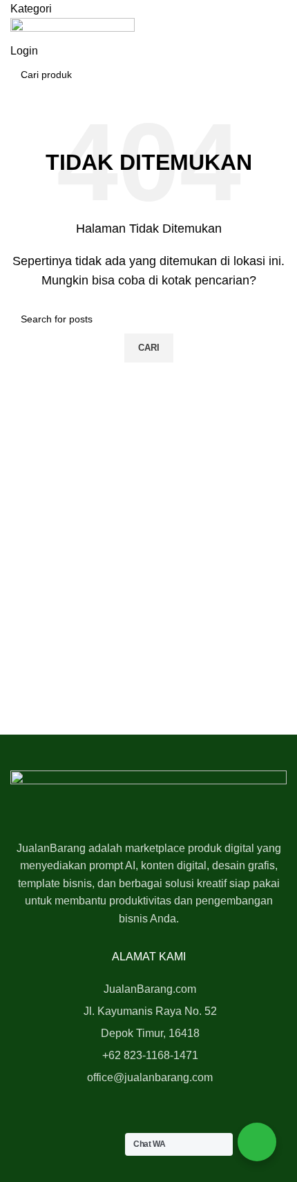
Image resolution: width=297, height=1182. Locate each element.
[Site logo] (72, 29)
